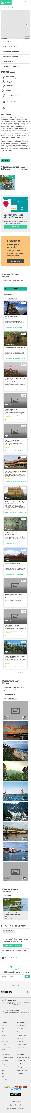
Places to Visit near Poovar (10, 56)
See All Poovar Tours (24, 168)
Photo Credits (6, 1041)
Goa (3, 1076)
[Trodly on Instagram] (15, 1105)
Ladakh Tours (20, 1048)
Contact (4, 1035)
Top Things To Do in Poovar (10, 47)
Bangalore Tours (21, 1035)
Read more (8, 324)
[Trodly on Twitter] (20, 1105)
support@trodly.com (11, 1003)
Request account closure (6, 1048)
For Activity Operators (23, 1057)
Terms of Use (10, 1108)
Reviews (4, 1032)
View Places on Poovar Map (11, 51)
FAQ (3, 1038)
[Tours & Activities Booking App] (15, 1094)
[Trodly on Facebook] (11, 1105)
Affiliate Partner (21, 1060)
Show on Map (15, 226)
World (2, 7)
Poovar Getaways (8, 61)
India (6, 7)
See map (15, 318)
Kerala (9, 7)
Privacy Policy (21, 1108)
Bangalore (5, 1064)
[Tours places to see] (6, 2)
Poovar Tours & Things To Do (11, 66)
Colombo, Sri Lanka (7, 1057)
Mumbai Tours (21, 1032)
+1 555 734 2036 (16, 1004)
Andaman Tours (21, 1044)
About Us (4, 1025)
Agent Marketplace (22, 1064)
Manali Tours (20, 1041)
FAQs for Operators (22, 1070)
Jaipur (4, 1070)
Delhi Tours (20, 1028)
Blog (3, 1028)
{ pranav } (7, 38)
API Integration (21, 1067)
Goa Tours (19, 1038)
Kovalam (14, 7)
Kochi (3, 1073)
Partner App (20, 1073)
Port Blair (4, 1079)
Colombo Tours (21, 1025)
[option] (15, 24)
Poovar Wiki (8, 90)
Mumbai (4, 1067)
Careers (4, 1044)
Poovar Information (8, 42)
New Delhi (5, 1060)
